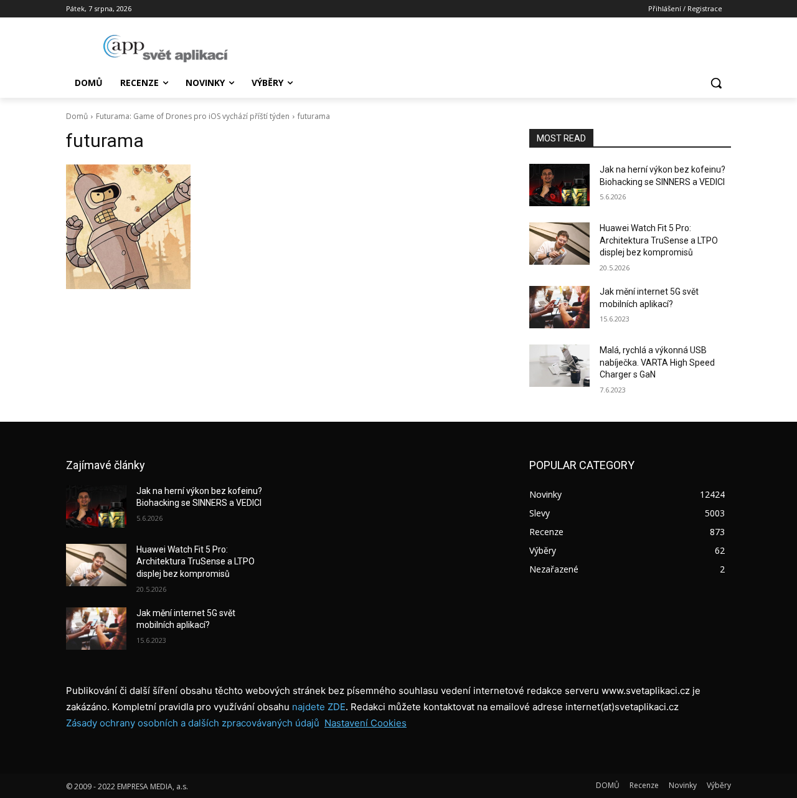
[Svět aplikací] (165, 48)
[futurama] (282, 226)
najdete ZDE (319, 707)
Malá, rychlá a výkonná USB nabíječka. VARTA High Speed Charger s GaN (657, 362)
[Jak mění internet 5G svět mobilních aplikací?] (559, 307)
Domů (77, 116)
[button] (716, 83)
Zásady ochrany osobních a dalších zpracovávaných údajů (192, 723)
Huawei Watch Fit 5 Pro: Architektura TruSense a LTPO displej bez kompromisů (659, 240)
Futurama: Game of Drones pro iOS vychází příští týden (193, 116)
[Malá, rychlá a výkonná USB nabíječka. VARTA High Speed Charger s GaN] (559, 365)
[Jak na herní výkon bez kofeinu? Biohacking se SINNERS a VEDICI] (559, 185)
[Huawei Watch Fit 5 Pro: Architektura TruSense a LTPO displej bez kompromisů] (559, 243)
